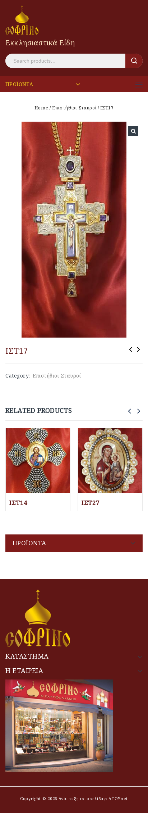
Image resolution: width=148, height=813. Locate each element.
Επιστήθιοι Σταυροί (74, 108)
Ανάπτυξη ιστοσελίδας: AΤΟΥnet (92, 798)
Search (134, 61)
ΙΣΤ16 (139, 354)
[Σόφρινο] (21, 19)
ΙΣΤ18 (131, 354)
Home (41, 108)
